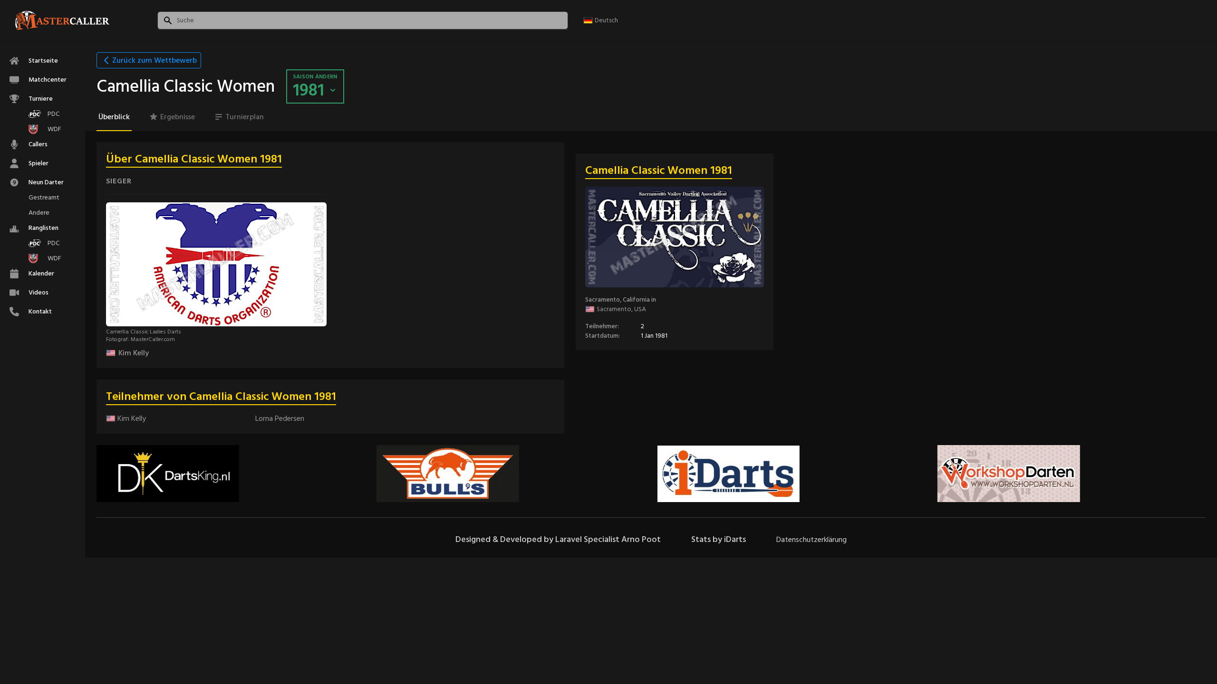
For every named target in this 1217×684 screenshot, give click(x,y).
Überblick (114, 117)
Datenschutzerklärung (811, 539)
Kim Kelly (133, 353)
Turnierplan (244, 117)
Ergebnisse (177, 117)
